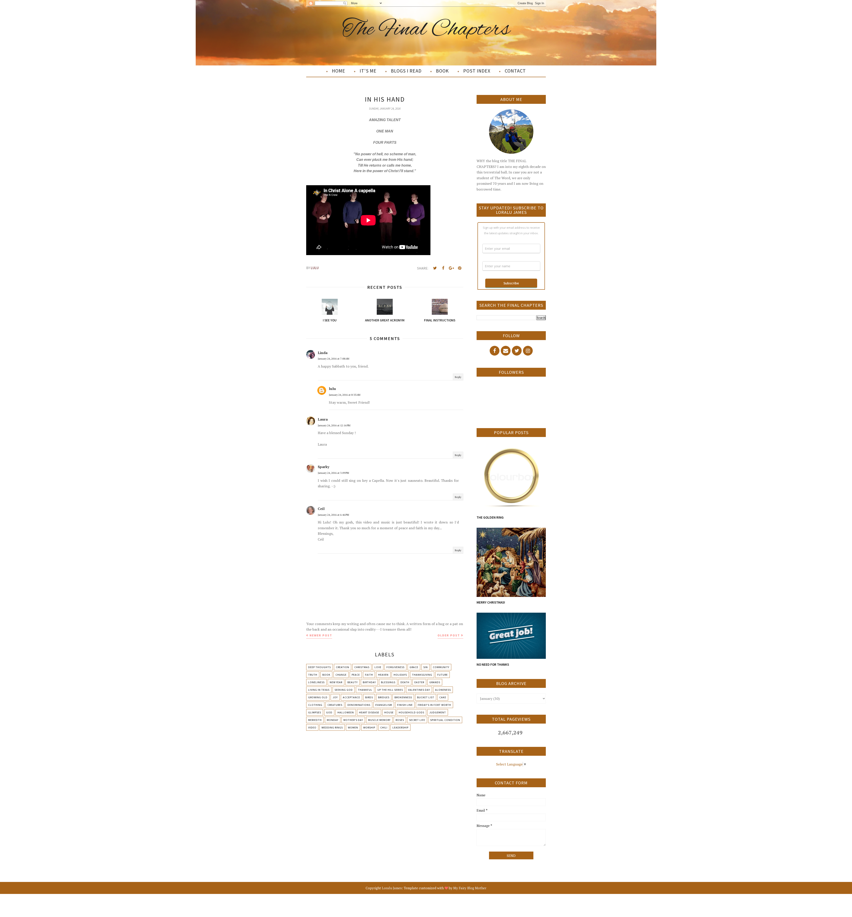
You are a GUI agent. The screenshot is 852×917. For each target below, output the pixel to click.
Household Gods (411, 712)
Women (353, 727)
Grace (414, 667)
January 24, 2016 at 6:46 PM (333, 514)
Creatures (334, 704)
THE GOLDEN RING (490, 517)
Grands (434, 682)
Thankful (365, 689)
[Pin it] (459, 268)
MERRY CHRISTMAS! (491, 602)
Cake (442, 697)
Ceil (321, 508)
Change (341, 674)
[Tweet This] (434, 268)
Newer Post (321, 635)
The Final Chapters (426, 30)
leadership (400, 727)
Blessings (388, 682)
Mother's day (353, 720)
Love (378, 667)
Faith (369, 674)
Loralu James (392, 888)
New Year (336, 682)
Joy (335, 697)
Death (404, 682)
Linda (322, 352)
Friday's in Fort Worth (434, 704)
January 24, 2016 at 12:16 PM (334, 425)
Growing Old (317, 697)
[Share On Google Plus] (451, 268)
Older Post (449, 635)
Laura (323, 419)
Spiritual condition (445, 720)
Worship (369, 727)
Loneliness (316, 682)
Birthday (369, 682)
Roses (400, 720)
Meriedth (315, 720)
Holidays (400, 674)
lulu (332, 388)
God (329, 712)
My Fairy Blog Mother (469, 888)
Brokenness (403, 697)
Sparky (323, 466)
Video (312, 727)
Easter (419, 682)
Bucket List (425, 697)
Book (326, 674)
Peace (356, 674)
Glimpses (314, 712)
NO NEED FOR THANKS (493, 664)
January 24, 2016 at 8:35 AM (344, 394)
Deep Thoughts (319, 667)
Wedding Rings (332, 727)
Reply (458, 377)
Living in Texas (318, 689)
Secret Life (417, 720)
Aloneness (443, 689)
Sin (425, 667)
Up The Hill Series (390, 689)
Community (441, 667)
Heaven (383, 674)
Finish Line (405, 704)
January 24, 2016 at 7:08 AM (333, 358)
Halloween (345, 712)
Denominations (358, 704)
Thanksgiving (422, 674)
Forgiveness (395, 667)
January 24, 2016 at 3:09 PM (333, 472)
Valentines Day (419, 689)
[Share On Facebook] (443, 268)
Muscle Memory (379, 720)
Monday (332, 720)
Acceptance (351, 697)
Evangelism (383, 704)
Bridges (383, 697)
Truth (312, 674)
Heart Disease (369, 712)
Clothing (315, 704)
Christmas (361, 667)
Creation (342, 667)
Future (442, 674)
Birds (369, 697)
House (389, 712)
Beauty (352, 682)
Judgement (437, 712)
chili (383, 727)
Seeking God (344, 689)
